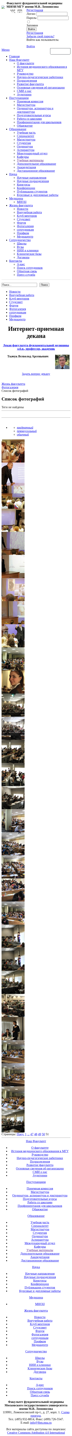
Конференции (26, 188)
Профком (23, 233)
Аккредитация (26, 167)
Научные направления (31, 177)
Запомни (32, 25)
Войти (30, 46)
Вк (13, 11)
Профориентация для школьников (39, 122)
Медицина (16, 198)
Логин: (31, 13)
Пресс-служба (26, 274)
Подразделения (27, 80)
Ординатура (25, 146)
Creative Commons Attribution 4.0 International (36, 1432)
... (28, 1134)
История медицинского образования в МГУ (40, 1151)
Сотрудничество (20, 240)
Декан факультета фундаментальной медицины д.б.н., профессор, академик (36, 347)
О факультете (25, 63)
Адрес (21, 264)
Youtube (19, 11)
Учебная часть (26, 132)
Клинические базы (29, 254)
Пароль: (31, 17)
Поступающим (19, 98)
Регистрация (34, 32)
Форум (21, 222)
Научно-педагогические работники (40, 77)
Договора (23, 257)
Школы (21, 243)
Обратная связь (60, 51)
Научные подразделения (33, 181)
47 (31, 1134)
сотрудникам (25, 229)
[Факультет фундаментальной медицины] (3, 6)
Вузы (20, 247)
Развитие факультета (30, 84)
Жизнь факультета (21, 205)
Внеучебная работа (29, 212)
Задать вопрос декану (36, 373)
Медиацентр (25, 236)
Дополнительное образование (36, 163)
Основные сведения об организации (41, 87)
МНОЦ (21, 202)
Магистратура (26, 104)
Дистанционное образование (36, 170)
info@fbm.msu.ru (41, 1422)
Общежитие (25, 125)
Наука (13, 174)
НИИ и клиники (28, 250)
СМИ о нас (24, 91)
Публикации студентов (32, 191)
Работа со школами (29, 118)
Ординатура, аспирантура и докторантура (39, 1195)
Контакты (15, 260)
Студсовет (23, 219)
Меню (6, 49)
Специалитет (25, 136)
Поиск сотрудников (30, 267)
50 (43, 1134)
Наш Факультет (19, 59)
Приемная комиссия (30, 101)
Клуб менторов (27, 215)
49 (39, 1134)
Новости (22, 208)
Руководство (25, 73)
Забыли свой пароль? (40, 36)
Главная (14, 56)
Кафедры (23, 156)
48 (35, 1134)
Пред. (20, 1134)
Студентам (24, 143)
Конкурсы (23, 184)
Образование (17, 129)
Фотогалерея (25, 226)
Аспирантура (25, 150)
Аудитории (24, 94)
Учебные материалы (30, 160)
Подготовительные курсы (34, 115)
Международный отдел (32, 153)
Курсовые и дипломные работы (37, 195)
